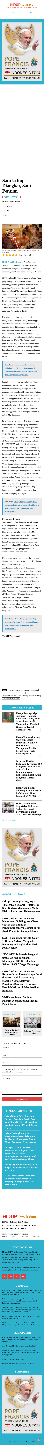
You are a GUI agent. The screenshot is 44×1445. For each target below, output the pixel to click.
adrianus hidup (16, 201)
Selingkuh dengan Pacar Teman (13, 1359)
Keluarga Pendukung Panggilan (32, 1032)
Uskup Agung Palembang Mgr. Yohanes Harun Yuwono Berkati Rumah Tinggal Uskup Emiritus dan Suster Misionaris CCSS (21, 1339)
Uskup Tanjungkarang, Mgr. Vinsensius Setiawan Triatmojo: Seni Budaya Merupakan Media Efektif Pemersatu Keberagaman (28, 745)
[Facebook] (4, 219)
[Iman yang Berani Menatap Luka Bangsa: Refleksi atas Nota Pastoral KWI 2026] (8, 791)
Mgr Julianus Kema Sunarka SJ (13, 693)
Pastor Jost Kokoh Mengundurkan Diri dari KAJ (19, 1364)
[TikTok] (16, 1276)
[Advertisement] (22, 111)
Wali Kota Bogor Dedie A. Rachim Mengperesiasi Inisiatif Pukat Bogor (20, 1000)
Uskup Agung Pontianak (11, 698)
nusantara (30, 693)
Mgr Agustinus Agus (31, 690)
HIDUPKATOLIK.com (12, 262)
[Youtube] (23, 1276)
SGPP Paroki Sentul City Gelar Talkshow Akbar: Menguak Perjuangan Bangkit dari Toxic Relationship (28, 809)
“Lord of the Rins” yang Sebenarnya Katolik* (12, 1032)
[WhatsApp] (15, 219)
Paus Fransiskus (34, 695)
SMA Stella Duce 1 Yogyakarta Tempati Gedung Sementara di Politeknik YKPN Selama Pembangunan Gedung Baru (21, 1353)
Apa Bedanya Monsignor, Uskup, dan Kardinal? (19, 1346)
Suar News (6, 1191)
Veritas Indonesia (8, 820)
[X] (9, 219)
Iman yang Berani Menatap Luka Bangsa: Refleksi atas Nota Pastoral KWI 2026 (28, 792)
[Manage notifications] (39, 1440)
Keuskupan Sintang (15, 690)
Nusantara (11, 197)
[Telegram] (20, 219)
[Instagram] (10, 1276)
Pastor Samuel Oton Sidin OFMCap (15, 695)
